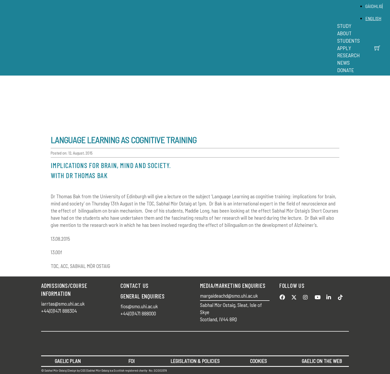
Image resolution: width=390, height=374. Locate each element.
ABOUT (344, 33)
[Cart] (377, 48)
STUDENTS (348, 40)
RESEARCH (348, 55)
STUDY (344, 26)
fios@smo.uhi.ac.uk (139, 306)
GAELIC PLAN (68, 361)
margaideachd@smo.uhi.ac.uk (229, 296)
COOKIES (258, 361)
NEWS (343, 62)
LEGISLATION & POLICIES (195, 361)
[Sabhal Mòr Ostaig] (193, 43)
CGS (83, 370)
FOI (131, 361)
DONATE (345, 70)
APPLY (344, 48)
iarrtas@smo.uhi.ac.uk (63, 304)
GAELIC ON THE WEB (322, 361)
